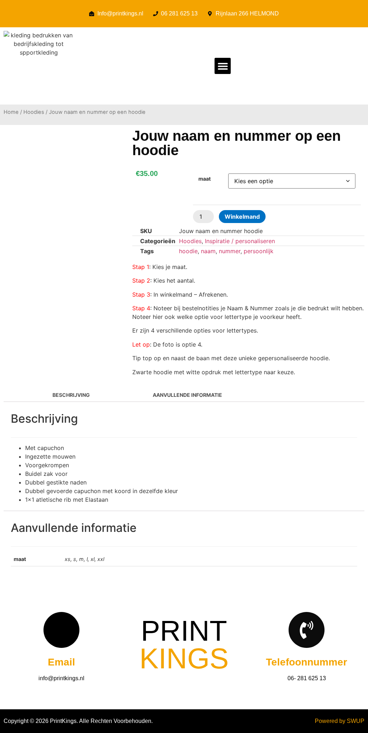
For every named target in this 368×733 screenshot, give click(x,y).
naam (208, 251)
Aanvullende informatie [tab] (187, 395)
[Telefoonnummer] (307, 630)
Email (61, 662)
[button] (223, 66)
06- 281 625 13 (307, 678)
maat (204, 178)
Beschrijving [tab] (70, 395)
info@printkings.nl (61, 678)
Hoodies (33, 112)
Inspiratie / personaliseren (240, 241)
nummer (229, 251)
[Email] (61, 630)
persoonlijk (258, 251)
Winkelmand (242, 216)
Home (11, 112)
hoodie (188, 251)
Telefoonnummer (306, 662)
